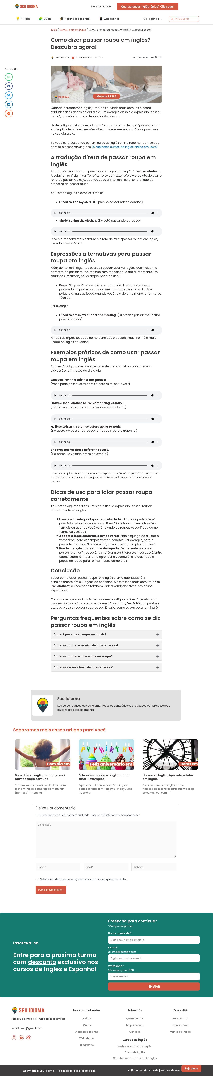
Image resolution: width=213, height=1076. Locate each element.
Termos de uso (170, 1070)
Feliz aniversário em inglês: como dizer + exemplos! (104, 777)
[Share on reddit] (9, 113)
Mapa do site (134, 1025)
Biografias (87, 1045)
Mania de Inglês (180, 1031)
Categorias (151, 19)
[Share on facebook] (9, 86)
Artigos (87, 1018)
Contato (134, 1031)
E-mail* (122, 949)
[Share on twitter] (9, 95)
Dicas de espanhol (87, 1031)
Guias (87, 1025)
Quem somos (135, 1018)
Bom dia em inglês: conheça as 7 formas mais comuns (40, 777)
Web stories (87, 1038)
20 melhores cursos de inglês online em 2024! (125, 147)
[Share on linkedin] (9, 104)
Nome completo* (119, 933)
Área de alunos (101, 6)
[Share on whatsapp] (9, 77)
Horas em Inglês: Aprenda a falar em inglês (168, 777)
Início (54, 30)
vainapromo (180, 1025)
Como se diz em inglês (72, 30)
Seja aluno (191, 1068)
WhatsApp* (121, 968)
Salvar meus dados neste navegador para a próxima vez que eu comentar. (83, 879)
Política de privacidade (143, 1070)
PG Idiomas (180, 1018)
